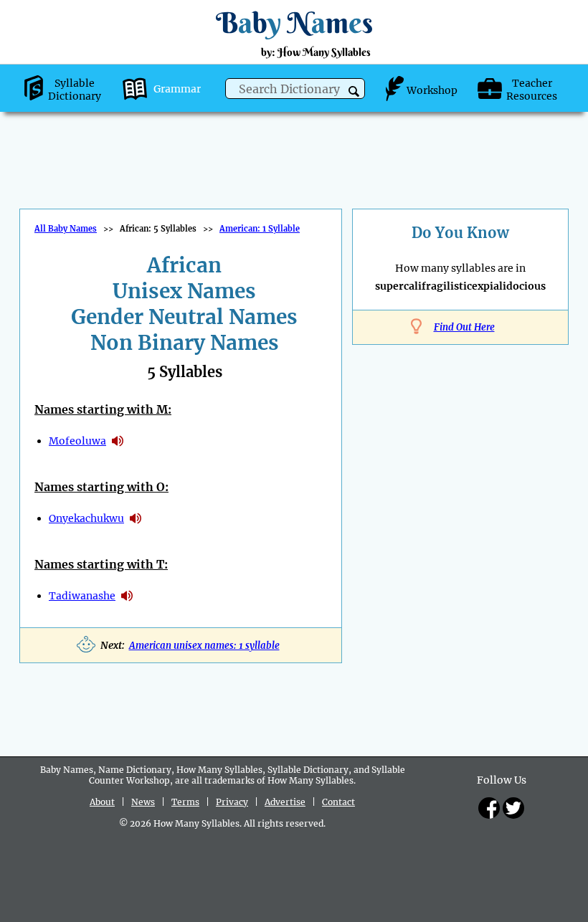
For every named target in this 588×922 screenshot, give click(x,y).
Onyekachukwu (86, 518)
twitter (513, 808)
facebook (489, 808)
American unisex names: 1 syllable (204, 646)
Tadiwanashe (82, 595)
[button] (353, 91)
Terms (185, 802)
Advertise (285, 802)
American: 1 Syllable (259, 229)
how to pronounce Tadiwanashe (127, 596)
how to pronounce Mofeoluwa (117, 441)
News (143, 802)
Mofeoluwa (77, 440)
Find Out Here (464, 327)
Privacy (232, 802)
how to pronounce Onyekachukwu (135, 518)
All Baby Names (65, 229)
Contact (338, 802)
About (102, 802)
